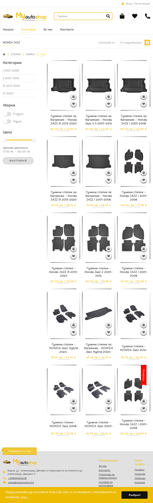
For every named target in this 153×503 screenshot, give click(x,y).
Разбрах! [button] (134, 495)
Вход (129, 3)
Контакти (67, 29)
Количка (140, 482)
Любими (140, 478)
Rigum (17, 121)
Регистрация (142, 3)
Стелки (15, 54)
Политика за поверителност (108, 476)
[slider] (5, 140)
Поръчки (140, 474)
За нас (48, 29)
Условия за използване (106, 483)
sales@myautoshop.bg (21, 482)
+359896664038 (17, 478)
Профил (139, 469)
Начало (8, 29)
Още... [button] (25, 497)
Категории (28, 29)
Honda (30, 54)
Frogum (18, 114)
